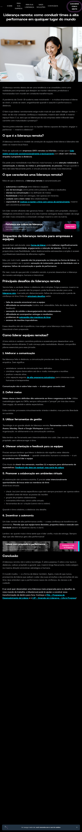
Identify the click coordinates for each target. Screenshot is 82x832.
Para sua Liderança (29, 6)
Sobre (9, 6)
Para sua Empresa (18, 6)
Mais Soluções (41, 6)
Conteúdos (53, 6)
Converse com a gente (74, 6)
